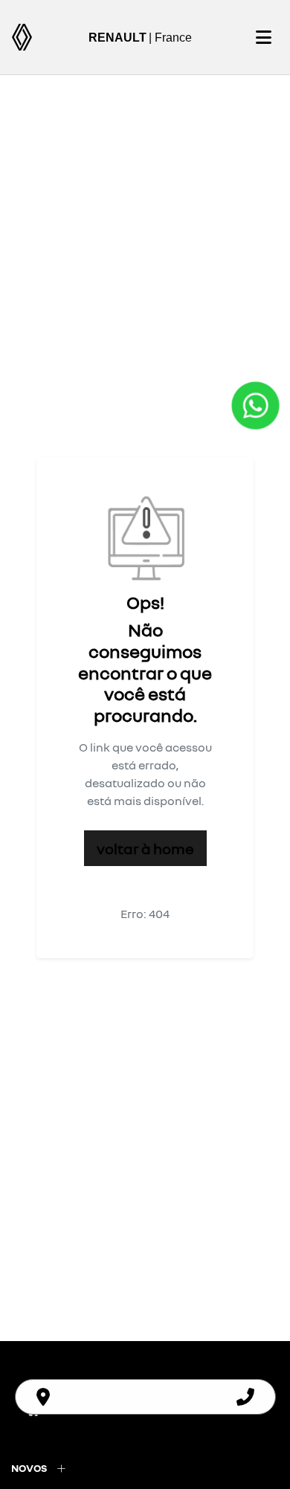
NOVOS (29, 1467)
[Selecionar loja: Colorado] (43, 1397)
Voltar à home (145, 848)
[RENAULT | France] (22, 37)
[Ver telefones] (245, 1397)
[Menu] (263, 37)
